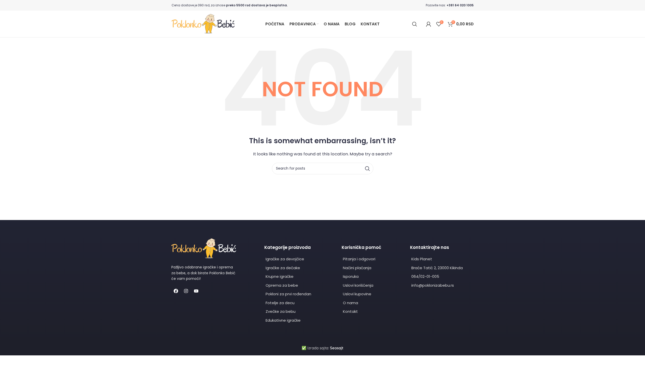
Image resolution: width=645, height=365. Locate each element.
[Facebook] (175, 291)
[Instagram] (186, 291)
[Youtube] (196, 291)
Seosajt (336, 347)
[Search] (415, 24)
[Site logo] (203, 23)
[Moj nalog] (428, 24)
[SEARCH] (367, 168)
